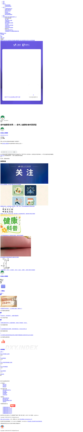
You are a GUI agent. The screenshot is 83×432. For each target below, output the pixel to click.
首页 (4, 1)
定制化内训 (5, 394)
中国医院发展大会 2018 (7, 411)
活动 (4, 7)
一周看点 (2, 290)
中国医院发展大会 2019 (7, 410)
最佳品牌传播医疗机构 (7, 400)
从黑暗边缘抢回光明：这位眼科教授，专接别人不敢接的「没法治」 (14, 322)
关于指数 (2, 34)
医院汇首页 (3, 33)
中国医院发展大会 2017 (7, 413)
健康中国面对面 (8, 9)
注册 (3, 37)
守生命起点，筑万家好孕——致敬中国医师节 (9, 315)
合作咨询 (4, 385)
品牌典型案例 (7, 13)
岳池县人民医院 (5, 143)
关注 (4, 2)
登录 (1, 37)
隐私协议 (4, 386)
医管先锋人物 (7, 10)
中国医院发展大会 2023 (7, 408)
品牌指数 (2, 349)
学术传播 (4, 393)
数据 (4, 3)
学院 (4, 15)
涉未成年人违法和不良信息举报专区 (35, 421)
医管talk (6, 12)
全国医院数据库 (8, 6)
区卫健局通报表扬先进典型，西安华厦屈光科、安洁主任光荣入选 (13, 328)
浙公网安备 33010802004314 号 (26, 419)
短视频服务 (5, 392)
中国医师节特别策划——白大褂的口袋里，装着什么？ (11, 308)
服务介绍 (4, 384)
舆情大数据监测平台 (7, 390)
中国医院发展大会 (8, 8)
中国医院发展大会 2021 (7, 409)
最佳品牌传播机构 (8, 14)
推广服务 (4, 391)
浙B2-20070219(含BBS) (5, 419)
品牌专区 (4, 401)
